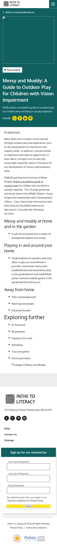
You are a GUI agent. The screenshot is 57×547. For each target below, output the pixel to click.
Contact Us (10, 434)
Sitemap (9, 440)
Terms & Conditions (16, 500)
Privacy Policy (37, 500)
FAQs (7, 428)
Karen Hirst (14, 132)
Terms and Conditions (36, 527)
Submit (28, 506)
